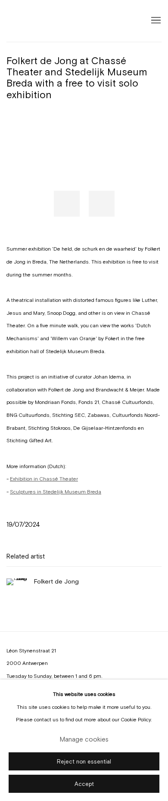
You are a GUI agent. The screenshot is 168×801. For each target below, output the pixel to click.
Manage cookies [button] (84, 738)
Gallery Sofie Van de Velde (45, 21)
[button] (67, 204)
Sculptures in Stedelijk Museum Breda (55, 492)
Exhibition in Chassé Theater (44, 479)
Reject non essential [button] (84, 761)
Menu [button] (155, 20)
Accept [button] (84, 783)
